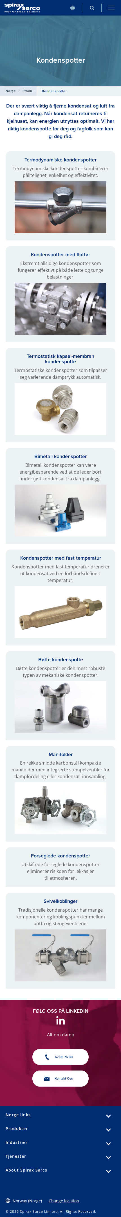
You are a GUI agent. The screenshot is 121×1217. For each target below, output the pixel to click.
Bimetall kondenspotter (60, 456)
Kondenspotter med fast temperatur (60, 557)
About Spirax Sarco (27, 1170)
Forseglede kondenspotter (60, 855)
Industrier (17, 1142)
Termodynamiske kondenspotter (60, 159)
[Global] (72, 8)
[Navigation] (111, 8)
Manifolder (61, 754)
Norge (11, 90)
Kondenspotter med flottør (60, 254)
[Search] (92, 8)
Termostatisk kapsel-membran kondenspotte (60, 359)
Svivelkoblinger (60, 901)
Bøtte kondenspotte (60, 659)
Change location (64, 1200)
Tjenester (16, 1156)
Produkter (31, 90)
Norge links (18, 1114)
